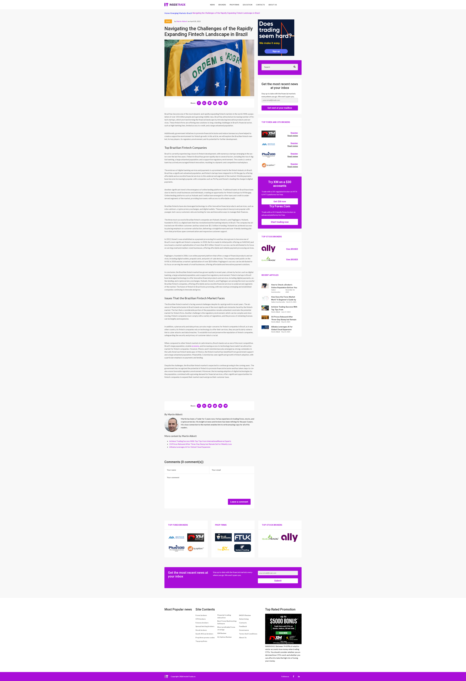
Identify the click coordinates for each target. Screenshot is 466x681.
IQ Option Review (224, 637)
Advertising (244, 619)
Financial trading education (224, 616)
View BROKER (292, 249)
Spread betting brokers (205, 626)
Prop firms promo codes (205, 637)
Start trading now (280, 222)
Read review (292, 136)
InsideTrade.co (189, 676)
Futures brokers (202, 623)
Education (247, 5)
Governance (244, 630)
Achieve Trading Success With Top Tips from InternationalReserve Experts (200, 441)
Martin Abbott (182, 21)
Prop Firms (234, 5)
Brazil (168, 21)
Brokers (222, 5)
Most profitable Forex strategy (226, 628)
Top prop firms (201, 641)
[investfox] (276, 38)
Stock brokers (201, 630)
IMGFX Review (245, 615)
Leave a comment (239, 501)
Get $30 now (280, 201)
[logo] (174, 4)
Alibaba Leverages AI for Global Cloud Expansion (189, 447)
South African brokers (204, 634)
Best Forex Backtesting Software (226, 622)
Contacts (260, 5)
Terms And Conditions (248, 634)
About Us (272, 5)
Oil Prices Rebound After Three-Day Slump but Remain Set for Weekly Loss (200, 444)
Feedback (243, 626)
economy (195, 346)
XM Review (221, 633)
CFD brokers (201, 619)
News (212, 5)
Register (294, 133)
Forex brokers (201, 615)
